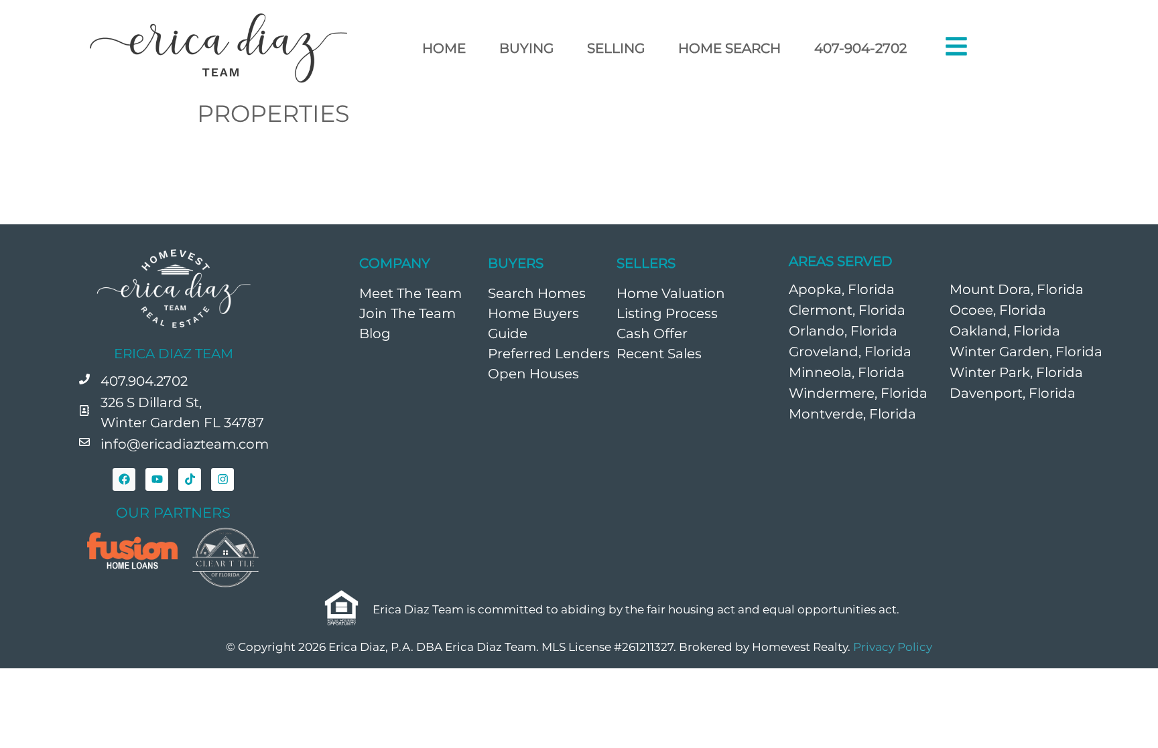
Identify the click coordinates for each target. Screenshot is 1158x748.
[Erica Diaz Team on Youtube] (156, 479)
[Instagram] (222, 479)
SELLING (616, 48)
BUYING (526, 48)
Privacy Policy (892, 647)
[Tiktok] (189, 479)
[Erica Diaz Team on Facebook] (124, 479)
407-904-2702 (860, 48)
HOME (444, 48)
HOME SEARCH (729, 48)
